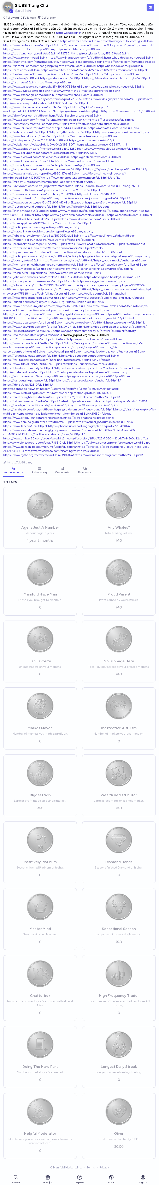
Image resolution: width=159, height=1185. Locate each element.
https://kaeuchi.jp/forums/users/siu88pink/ (104, 422)
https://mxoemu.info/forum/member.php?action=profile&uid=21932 (49, 182)
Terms (91, 1167)
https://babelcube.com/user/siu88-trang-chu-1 (107, 186)
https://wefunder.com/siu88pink (62, 78)
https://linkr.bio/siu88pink (54, 82)
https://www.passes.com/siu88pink (93, 140)
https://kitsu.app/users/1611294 (24, 223)
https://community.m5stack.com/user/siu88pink (36, 124)
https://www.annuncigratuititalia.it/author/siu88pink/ (39, 422)
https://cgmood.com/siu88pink (84, 322)
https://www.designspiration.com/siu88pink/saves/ (118, 99)
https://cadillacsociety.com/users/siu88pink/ (54, 434)
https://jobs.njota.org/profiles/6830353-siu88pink (37, 285)
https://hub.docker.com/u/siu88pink (128, 57)
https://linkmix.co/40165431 (96, 194)
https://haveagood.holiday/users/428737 (112, 277)
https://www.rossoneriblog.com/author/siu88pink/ (109, 455)
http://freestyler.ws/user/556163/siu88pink (100, 53)
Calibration (49, 17)
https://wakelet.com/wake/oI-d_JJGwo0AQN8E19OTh (39, 144)
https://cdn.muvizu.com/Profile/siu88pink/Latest (35, 401)
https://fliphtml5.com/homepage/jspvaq (30, 66)
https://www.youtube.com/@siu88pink (127, 41)
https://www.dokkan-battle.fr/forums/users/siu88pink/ (40, 447)
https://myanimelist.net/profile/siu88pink (30, 252)
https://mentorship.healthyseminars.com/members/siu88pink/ (45, 264)
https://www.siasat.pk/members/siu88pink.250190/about (106, 244)
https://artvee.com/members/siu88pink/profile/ (71, 248)
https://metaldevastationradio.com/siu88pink (34, 298)
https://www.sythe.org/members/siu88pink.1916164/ (38, 455)
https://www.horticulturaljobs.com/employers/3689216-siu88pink (47, 306)
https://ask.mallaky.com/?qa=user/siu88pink (33, 376)
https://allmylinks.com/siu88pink (117, 74)
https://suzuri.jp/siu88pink (63, 351)
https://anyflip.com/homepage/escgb (130, 62)
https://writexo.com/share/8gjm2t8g (82, 111)
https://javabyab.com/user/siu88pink (28, 409)
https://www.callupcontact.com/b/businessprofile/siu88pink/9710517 (50, 153)
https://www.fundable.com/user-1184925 (31, 161)
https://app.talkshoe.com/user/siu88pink (116, 86)
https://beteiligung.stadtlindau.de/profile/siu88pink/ (38, 405)
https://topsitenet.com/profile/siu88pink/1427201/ (37, 53)
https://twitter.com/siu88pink (80, 41)
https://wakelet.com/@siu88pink (82, 62)
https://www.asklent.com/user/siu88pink (87, 161)
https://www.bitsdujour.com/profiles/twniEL (33, 418)
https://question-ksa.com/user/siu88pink (94, 339)
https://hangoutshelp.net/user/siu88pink (30, 380)
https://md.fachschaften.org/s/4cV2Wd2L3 (32, 335)
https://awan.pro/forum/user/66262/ (27, 331)
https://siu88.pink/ (68, 33)
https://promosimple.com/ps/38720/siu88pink (35, 244)
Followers (28, 17)
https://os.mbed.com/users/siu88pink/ (69, 74)
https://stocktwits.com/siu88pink (130, 215)
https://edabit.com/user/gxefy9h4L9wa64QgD (35, 302)
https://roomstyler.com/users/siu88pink (122, 132)
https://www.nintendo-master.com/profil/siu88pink (85, 91)
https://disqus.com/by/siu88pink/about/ (126, 45)
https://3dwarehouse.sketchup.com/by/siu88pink (117, 78)
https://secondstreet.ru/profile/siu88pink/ (31, 198)
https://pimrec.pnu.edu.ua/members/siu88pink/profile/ (39, 281)
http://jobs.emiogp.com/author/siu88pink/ (90, 355)
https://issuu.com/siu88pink (77, 66)
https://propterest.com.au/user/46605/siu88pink (97, 376)
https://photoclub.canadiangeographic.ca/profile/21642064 (89, 426)
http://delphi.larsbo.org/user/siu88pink (75, 115)
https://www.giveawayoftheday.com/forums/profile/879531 (43, 99)
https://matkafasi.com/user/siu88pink (113, 128)
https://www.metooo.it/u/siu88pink (131, 111)
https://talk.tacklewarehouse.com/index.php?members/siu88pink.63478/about (56, 360)
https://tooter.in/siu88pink (21, 248)
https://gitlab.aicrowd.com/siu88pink (96, 157)
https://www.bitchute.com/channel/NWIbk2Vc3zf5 (75, 70)
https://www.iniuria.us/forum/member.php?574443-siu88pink (45, 128)
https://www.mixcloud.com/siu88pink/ (29, 49)
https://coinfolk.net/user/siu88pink (52, 293)
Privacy (104, 1167)
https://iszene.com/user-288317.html (102, 144)
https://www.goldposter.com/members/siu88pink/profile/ (81, 177)
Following (11, 17)
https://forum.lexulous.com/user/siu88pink (32, 355)
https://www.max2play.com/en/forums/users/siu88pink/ (55, 289)
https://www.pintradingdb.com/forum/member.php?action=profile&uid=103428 (57, 393)
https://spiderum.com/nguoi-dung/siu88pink (84, 409)
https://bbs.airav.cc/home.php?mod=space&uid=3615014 (108, 401)
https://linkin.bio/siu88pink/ (85, 302)
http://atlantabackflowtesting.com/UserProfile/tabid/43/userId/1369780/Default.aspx (61, 389)
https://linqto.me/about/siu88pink (26, 211)
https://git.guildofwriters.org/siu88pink (78, 314)
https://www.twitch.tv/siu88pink (25, 57)
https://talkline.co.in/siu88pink (43, 318)
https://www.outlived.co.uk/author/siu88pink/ (34, 343)
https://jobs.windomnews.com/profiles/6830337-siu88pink (43, 277)
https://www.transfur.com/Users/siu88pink (32, 136)
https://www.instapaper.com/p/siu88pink (76, 57)
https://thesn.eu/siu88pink (21, 273)
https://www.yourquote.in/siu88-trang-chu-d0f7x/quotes (105, 298)
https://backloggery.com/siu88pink (27, 314)
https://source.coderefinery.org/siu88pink (89, 136)
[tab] (13, 471)
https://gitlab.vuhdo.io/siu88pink (72, 132)
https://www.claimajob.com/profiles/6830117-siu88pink (41, 173)
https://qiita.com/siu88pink (21, 70)
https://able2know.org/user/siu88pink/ (111, 202)
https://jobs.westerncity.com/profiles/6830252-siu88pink (42, 235)
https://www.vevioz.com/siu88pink (26, 91)
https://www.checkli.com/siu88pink (80, 95)
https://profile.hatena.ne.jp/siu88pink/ (88, 418)
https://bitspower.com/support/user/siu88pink (72, 347)
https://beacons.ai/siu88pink (74, 368)
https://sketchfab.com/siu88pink (78, 49)
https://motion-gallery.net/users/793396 (30, 240)
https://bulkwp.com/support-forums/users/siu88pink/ (113, 442)
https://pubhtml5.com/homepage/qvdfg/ (31, 62)
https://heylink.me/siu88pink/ (22, 74)
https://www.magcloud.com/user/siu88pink (111, 148)
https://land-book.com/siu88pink (69, 223)
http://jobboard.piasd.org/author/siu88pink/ (116, 326)
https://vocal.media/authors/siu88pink (120, 260)
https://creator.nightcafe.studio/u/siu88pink (33, 397)
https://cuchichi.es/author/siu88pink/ (94, 364)
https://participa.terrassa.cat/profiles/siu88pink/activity (40, 256)
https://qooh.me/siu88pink (21, 78)
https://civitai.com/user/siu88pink (117, 368)
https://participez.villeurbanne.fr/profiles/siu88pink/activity (87, 372)
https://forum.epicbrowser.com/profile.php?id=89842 (40, 194)
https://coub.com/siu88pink (129, 70)
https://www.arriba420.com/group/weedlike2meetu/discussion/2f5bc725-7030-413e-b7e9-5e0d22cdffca (75, 438)
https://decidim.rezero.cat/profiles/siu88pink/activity (114, 256)
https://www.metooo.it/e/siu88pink (74, 211)
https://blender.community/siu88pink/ (29, 368)
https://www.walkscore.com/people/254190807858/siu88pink (45, 86)
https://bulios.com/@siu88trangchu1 (101, 293)
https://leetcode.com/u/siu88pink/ (26, 132)
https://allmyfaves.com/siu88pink (25, 115)
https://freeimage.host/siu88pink (96, 405)
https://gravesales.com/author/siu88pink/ (92, 397)
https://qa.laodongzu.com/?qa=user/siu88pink (113, 351)
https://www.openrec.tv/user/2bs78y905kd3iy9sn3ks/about (43, 202)
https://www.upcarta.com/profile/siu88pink (32, 322)
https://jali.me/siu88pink (19, 82)
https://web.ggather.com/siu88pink (101, 281)
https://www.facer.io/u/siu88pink (25, 426)
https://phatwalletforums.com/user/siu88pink (70, 273)
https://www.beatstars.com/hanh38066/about (90, 252)
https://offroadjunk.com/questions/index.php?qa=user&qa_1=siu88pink (51, 165)
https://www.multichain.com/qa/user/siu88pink (35, 190)
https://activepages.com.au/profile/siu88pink (100, 124)
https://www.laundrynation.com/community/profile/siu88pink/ (67, 310)
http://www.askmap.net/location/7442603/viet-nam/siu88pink (46, 103)
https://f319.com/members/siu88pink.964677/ (34, 339)
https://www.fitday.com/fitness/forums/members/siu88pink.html (47, 120)
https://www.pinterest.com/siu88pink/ (29, 45)
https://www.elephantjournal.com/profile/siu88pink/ (95, 198)
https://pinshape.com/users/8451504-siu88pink (36, 140)
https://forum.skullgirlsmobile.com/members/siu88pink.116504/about (64, 413)
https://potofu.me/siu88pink (125, 322)
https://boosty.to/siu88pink (22, 260)
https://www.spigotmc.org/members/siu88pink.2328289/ (42, 148)
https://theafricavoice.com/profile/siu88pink (117, 264)
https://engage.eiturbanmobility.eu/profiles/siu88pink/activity (94, 331)
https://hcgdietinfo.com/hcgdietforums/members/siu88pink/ (44, 169)
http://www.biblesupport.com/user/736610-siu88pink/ (40, 442)
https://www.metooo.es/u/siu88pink (27, 269)
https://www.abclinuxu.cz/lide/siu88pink (108, 235)
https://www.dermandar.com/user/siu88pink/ (91, 219)
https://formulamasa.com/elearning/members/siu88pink (62, 451)
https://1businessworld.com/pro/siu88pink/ (32, 206)
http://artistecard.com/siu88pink (25, 372)
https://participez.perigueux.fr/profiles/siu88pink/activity (41, 227)
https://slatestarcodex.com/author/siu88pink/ (89, 380)
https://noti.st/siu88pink (84, 190)
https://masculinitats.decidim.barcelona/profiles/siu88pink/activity (48, 231)
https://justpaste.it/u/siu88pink (113, 120)
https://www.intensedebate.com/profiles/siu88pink (37, 107)
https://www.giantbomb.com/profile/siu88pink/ (74, 215)
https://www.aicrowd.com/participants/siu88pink (36, 157)
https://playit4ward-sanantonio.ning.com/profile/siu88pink (93, 269)
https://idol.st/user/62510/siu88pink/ (28, 384)
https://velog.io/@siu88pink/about (85, 206)
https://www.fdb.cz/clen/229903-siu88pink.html (36, 364)
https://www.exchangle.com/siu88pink (29, 95)
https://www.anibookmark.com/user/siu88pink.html (99, 318)
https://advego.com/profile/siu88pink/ (91, 343)
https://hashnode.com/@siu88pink (120, 66)
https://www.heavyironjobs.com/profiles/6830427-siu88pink (44, 326)
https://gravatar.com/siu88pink (76, 45)
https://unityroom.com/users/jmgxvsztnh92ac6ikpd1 (39, 186)
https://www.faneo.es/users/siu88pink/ (68, 260)
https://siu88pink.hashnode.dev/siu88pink (31, 219)
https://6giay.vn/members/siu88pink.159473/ (116, 169)
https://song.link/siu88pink (77, 240)
